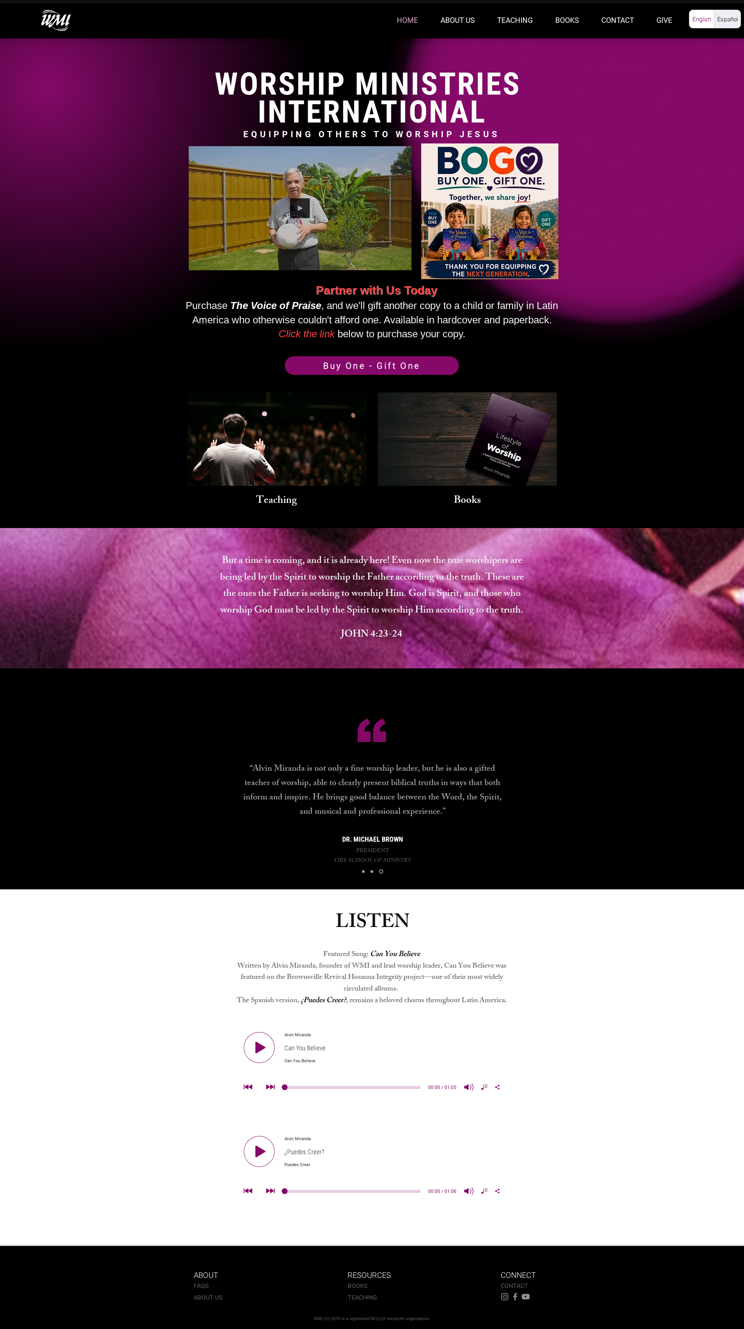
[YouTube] (525, 1296)
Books (467, 501)
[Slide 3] (382, 871)
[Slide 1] (364, 872)
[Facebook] (515, 1296)
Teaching (276, 501)
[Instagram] (505, 1296)
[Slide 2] (373, 871)
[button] (402, 261)
